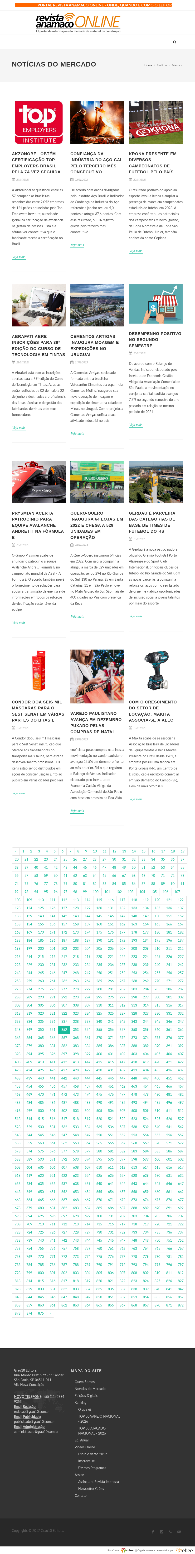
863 (76, 1305)
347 (181, 1021)
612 (122, 1167)
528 (17, 1127)
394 (29, 1054)
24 (56, 859)
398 (76, 1054)
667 (64, 1200)
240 (157, 965)
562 (64, 1143)
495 (157, 1103)
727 (64, 1232)
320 (41, 1013)
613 (134, 1167)
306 (52, 1005)
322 (64, 1013)
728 (76, 1232)
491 (111, 1103)
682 (64, 1208)
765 (157, 1248)
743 (76, 1240)
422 (181, 1062)
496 (169, 1103)
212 (181, 948)
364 (29, 1038)
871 (169, 1305)
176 (111, 932)
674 (146, 1200)
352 (64, 1030)
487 (64, 1103)
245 (41, 973)
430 (99, 1070)
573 (17, 1151)
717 (122, 1224)
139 (29, 916)
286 (169, 989)
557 (181, 1135)
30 (114, 859)
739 (29, 1240)
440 (41, 1078)
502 (64, 1111)
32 (134, 859)
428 (76, 1070)
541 (169, 1127)
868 (134, 1305)
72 (173, 876)
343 (134, 1021)
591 (52, 1159)
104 (142, 892)
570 (157, 1143)
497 (181, 1103)
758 (76, 1248)
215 (41, 957)
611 (111, 1167)
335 (41, 1021)
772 (64, 1257)
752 (181, 1240)
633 (17, 1184)
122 (181, 900)
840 (157, 1289)
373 (134, 1038)
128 (76, 908)
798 (17, 1273)
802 (64, 1273)
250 (99, 973)
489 (87, 1103)
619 (29, 1175)
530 (41, 1127)
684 (87, 1208)
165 (157, 924)
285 (157, 989)
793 (134, 1265)
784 (29, 1265)
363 (17, 1038)
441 (52, 1078)
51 (143, 867)
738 (17, 1240)
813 (17, 1281)
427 (64, 1070)
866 (111, 1305)
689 (146, 1208)
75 (26, 884)
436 (169, 1070)
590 (41, 1159)
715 (99, 1224)
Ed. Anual (81, 1440)
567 (122, 1143)
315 (157, 1005)
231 (52, 965)
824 (146, 1281)
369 (87, 1038)
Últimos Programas (92, 1468)
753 (17, 1248)
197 (181, 940)
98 (75, 892)
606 (52, 1167)
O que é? (84, 1409)
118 (134, 900)
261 (52, 981)
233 (76, 965)
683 (76, 1208)
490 (99, 1103)
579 (87, 1151)
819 (87, 1281)
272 (181, 981)
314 (146, 1005)
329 (146, 1013)
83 (104, 884)
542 (181, 1127)
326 (111, 1013)
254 (146, 973)
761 (111, 1248)
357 (122, 1030)
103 (130, 892)
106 (165, 892)
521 (111, 1119)
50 (134, 867)
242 (181, 965)
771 (52, 1257)
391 (169, 1046)
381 (52, 1046)
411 (52, 1062)
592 (64, 1159)
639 (87, 1184)
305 (41, 1005)
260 (41, 981)
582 (122, 1151)
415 (99, 1062)
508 (134, 1111)
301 (169, 997)
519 (87, 1119)
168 (17, 932)
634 (29, 1184)
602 (181, 1159)
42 (56, 867)
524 (146, 1119)
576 (52, 1151)
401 (111, 1054)
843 (17, 1297)
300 (157, 997)
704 (146, 1216)
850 (99, 1297)
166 (169, 924)
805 (99, 1273)
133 (134, 908)
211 (169, 948)
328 (134, 1013)
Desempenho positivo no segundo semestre (155, 339)
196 (169, 940)
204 (87, 948)
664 (29, 1200)
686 (111, 1208)
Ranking (80, 1402)
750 (157, 1240)
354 (87, 1030)
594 (87, 1159)
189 (87, 940)
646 (169, 1184)
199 (29, 948)
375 (157, 1038)
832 (64, 1289)
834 (87, 1289)
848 (76, 1297)
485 (41, 1103)
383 (76, 1046)
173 (76, 932)
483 (17, 1103)
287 (181, 989)
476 (111, 1094)
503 (76, 1111)
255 (157, 973)
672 (122, 1200)
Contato (81, 1495)
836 (111, 1289)
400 (99, 1054)
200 (41, 948)
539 (146, 1127)
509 (146, 1111)
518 (76, 1119)
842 (181, 1289)
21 (26, 859)
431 (111, 1070)
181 (169, 932)
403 (134, 1054)
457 (64, 1086)
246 (52, 973)
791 (111, 1265)
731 (111, 1232)
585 (157, 1151)
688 (134, 1208)
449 (146, 1078)
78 (56, 884)
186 (52, 940)
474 (87, 1094)
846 (52, 1297)
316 (169, 1005)
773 (76, 1257)
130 (99, 908)
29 (104, 859)
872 (181, 1305)
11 (105, 851)
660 (157, 1192)
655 (99, 1192)
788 (76, 1265)
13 (124, 851)
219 (87, 957)
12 (114, 851)
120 (157, 900)
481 (169, 1094)
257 (181, 973)
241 (169, 965)
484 (29, 1103)
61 (65, 876)
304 (29, 1005)
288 (17, 997)
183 (17, 940)
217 (64, 957)
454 (29, 1086)
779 (146, 1257)
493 (134, 1103)
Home (148, 65)
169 (29, 932)
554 (146, 1135)
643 (134, 1184)
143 (76, 916)
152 (181, 916)
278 (76, 989)
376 (169, 1038)
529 (29, 1127)
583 (134, 1151)
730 (99, 1232)
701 (111, 1216)
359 (146, 1030)
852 (122, 1297)
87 (143, 884)
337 (64, 1021)
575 (41, 1151)
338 (76, 1021)
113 (76, 900)
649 (29, 1192)
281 (111, 989)
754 (29, 1248)
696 (52, 1216)
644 (146, 1184)
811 (169, 1273)
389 (146, 1046)
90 (173, 884)
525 (157, 1119)
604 (29, 1167)
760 (99, 1248)
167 (181, 924)
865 (99, 1305)
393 (17, 1054)
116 (111, 900)
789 (87, 1265)
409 (29, 1062)
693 (17, 1216)
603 (17, 1167)
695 (41, 1216)
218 (76, 957)
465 (157, 1086)
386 (111, 1046)
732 (122, 1232)
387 (122, 1046)
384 (87, 1046)
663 (17, 1200)
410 (41, 1062)
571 (169, 1143)
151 (169, 916)
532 (64, 1127)
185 (41, 940)
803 (76, 1273)
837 (122, 1289)
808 (134, 1273)
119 (146, 900)
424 (29, 1070)
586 (169, 1151)
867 (122, 1305)
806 (111, 1273)
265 (99, 981)
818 (76, 1281)
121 (169, 900)
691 (169, 1208)
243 (17, 973)
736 (169, 1232)
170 (41, 932)
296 (111, 997)
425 (41, 1070)
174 (87, 932)
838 (134, 1289)
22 (36, 859)
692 (181, 1208)
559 (29, 1143)
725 (41, 1232)
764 (146, 1248)
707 (181, 1216)
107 (177, 892)
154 (29, 924)
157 (64, 924)
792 (122, 1265)
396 (52, 1054)
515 (41, 1119)
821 (111, 1281)
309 (87, 1005)
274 (29, 989)
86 (134, 884)
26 (75, 859)
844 (29, 1297)
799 (29, 1273)
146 (111, 916)
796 (169, 1265)
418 (134, 1062)
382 (64, 1046)
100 (95, 892)
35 (163, 859)
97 (65, 892)
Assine (79, 1475)
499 (29, 1111)
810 (157, 1273)
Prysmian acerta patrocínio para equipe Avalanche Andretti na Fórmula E (38, 525)
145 (99, 916)
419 (146, 1062)
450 (157, 1078)
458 (76, 1086)
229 (29, 965)
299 (146, 997)
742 (64, 1240)
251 (111, 973)
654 (87, 1192)
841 (169, 1289)
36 (173, 859)
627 (122, 1175)
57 (26, 876)
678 (17, 1208)
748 (134, 1240)
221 (111, 957)
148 (134, 916)
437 (181, 1070)
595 (99, 1159)
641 (111, 1184)
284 (146, 989)
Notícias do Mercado (90, 1389)
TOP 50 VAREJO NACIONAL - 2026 (99, 1419)
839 (146, 1289)
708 (17, 1224)
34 (153, 859)
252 (122, 973)
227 (181, 957)
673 (134, 1200)
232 (64, 965)
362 (181, 1030)
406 (169, 1054)
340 (99, 1021)
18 (173, 851)
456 (52, 1086)
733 (134, 1232)
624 (87, 1175)
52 (153, 867)
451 (169, 1078)
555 (157, 1135)
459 (87, 1086)
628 (134, 1175)
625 (99, 1175)
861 (52, 1305)
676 (169, 1200)
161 (111, 924)
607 (64, 1167)
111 (52, 900)
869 (146, 1305)
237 (122, 965)
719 (146, 1224)
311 (111, 1005)
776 (111, 1257)
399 (87, 1054)
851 (111, 1297)
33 (143, 859)
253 (134, 973)
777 (122, 1257)
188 (76, 940)
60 (56, 876)
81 (85, 884)
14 (134, 851)
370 (99, 1038)
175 (99, 932)
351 (52, 1030)
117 (122, 900)
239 (146, 965)
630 (157, 1175)
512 (181, 1111)
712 (64, 1224)
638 (76, 1184)
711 (52, 1224)
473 (76, 1094)
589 (29, 1159)
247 (64, 973)
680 (41, 1208)
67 (124, 876)
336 (52, 1021)
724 (29, 1232)
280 (99, 989)
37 (182, 859)
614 (146, 1167)
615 (157, 1167)
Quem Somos (85, 1382)
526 (169, 1119)
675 (157, 1200)
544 (29, 1135)
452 (181, 1078)
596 (111, 1159)
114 (87, 900)
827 (181, 1281)
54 (173, 867)
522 (122, 1119)
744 (87, 1240)
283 (134, 989)
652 (64, 1192)
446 (111, 1078)
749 (146, 1240)
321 (52, 1013)
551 (111, 1135)
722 (181, 1224)
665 (41, 1200)
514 (29, 1119)
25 (65, 859)
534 (87, 1127)
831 (52, 1289)
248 (76, 973)
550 (99, 1135)
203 (76, 948)
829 (29, 1289)
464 (146, 1086)
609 (87, 1167)
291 (52, 997)
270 (157, 981)
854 (146, 1297)
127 (64, 908)
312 (122, 1005)
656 (111, 1192)
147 (122, 916)
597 (122, 1159)
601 (169, 1159)
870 (157, 1305)
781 (169, 1257)
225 (157, 957)
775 (99, 1257)
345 (157, 1021)
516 (52, 1119)
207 (122, 948)
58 (36, 876)
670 (99, 1200)
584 (146, 1151)
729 (87, 1232)
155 (41, 924)
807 (122, 1273)
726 (52, 1232)
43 (65, 867)
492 (122, 1103)
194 (146, 940)
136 (169, 908)
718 (134, 1224)
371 (111, 1038)
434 (146, 1070)
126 (52, 908)
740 (41, 1240)
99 (85, 892)
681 (52, 1208)
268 (134, 981)
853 (134, 1297)
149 (146, 916)
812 (181, 1273)
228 (17, 965)
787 (64, 1265)
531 (52, 1127)
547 (64, 1135)
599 (146, 1159)
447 (122, 1078)
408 (17, 1062)
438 (17, 1078)
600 (157, 1159)
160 (99, 924)
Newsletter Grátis (91, 1489)
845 (41, 1297)
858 (17, 1305)
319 (29, 1013)
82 (95, 884)
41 (46, 867)
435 (157, 1070)
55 (182, 867)
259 (29, 981)
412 (64, 1062)
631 (169, 1175)
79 (65, 884)
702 (122, 1216)
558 (17, 1143)
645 (157, 1184)
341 (111, 1021)
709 (29, 1224)
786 (52, 1265)
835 (99, 1289)
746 (111, 1240)
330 (157, 1013)
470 (41, 1094)
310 (99, 1005)
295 (99, 997)
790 (99, 1265)
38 (17, 867)
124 (29, 908)
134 (146, 908)
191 (111, 940)
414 (87, 1062)
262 (64, 981)
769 (29, 1257)
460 (99, 1086)
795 (157, 1265)
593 (76, 1159)
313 (134, 1005)
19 (183, 851)
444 (87, 1078)
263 (76, 981)
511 (169, 1111)
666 (52, 1200)
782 (181, 1257)
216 (52, 957)
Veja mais (18, 257)
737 (181, 1232)
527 (181, 1119)
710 (41, 1224)
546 (52, 1135)
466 (169, 1086)
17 (163, 851)
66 (114, 876)
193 (134, 940)
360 (157, 1030)
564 (87, 1143)
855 (157, 1297)
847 (64, 1297)
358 (134, 1030)
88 (153, 884)
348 (17, 1030)
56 (17, 876)
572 (181, 1143)
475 (99, 1094)
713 (76, 1224)
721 (169, 1224)
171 (52, 932)
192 (122, 940)
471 (52, 1094)
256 (169, 973)
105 (154, 892)
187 (64, 940)
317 (181, 1005)
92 (17, 892)
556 (169, 1135)
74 (17, 884)
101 (107, 892)
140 (41, 916)
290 (41, 997)
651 (52, 1192)
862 (64, 1305)
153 (17, 924)
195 (157, 940)
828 (17, 1289)
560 (41, 1143)
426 (52, 1070)
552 (122, 1135)
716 (111, 1224)
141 (52, 916)
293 (76, 997)
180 (157, 932)
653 (76, 1192)
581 (111, 1151)
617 (181, 1167)
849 (87, 1297)
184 (29, 940)
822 (122, 1281)
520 (99, 1119)
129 (87, 908)
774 (87, 1257)
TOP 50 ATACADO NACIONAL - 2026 (92, 1431)
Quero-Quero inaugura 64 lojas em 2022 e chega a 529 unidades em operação (96, 525)
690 (157, 1208)
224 (146, 957)
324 (87, 1013)
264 (87, 981)
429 (87, 1070)
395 (41, 1054)
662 (181, 1192)
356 (111, 1030)
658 (134, 1192)
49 (124, 867)
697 (64, 1216)
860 (41, 1305)
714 (87, 1224)
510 (157, 1111)
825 (157, 1281)
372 (122, 1038)
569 (146, 1143)
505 (99, 1111)
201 (52, 948)
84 (114, 884)
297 (122, 997)
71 (163, 876)
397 (64, 1054)
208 (134, 948)
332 (181, 1013)
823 (134, 1281)
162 (122, 924)
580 (99, 1151)
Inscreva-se (86, 1461)
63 (85, 876)
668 (76, 1200)
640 (99, 1184)
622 (64, 1175)
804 (87, 1273)
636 (52, 1184)
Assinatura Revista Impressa (98, 1482)
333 (17, 1021)
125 (41, 908)
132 (122, 908)
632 (181, 1175)
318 (17, 1013)
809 (146, 1273)
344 (146, 1021)
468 (17, 1094)
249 (87, 973)
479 (146, 1094)
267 (122, 981)
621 (52, 1175)
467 (181, 1086)
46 (95, 867)
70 (153, 876)
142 (64, 916)
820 (99, 1281)
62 (75, 876)
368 (76, 1038)
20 (17, 859)
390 (157, 1046)
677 (181, 1200)
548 (76, 1135)
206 (111, 948)
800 (41, 1273)
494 (146, 1103)
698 (76, 1216)
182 (181, 932)
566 (111, 1143)
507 (122, 1111)
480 (157, 1094)
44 (75, 867)
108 (17, 900)
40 (36, 867)
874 (29, 1313)
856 (169, 1297)
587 (181, 1151)
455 (41, 1086)
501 (52, 1111)
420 (157, 1062)
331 (169, 1013)
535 (99, 1127)
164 (146, 924)
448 (134, 1078)
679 (29, 1208)
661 (169, 1192)
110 (41, 900)
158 (76, 924)
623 (76, 1175)
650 (41, 1192)
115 (99, 900)
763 (134, 1248)
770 (41, 1257)
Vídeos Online (85, 1447)
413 (76, 1062)
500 (41, 1111)
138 (17, 916)
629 (146, 1175)
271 (169, 981)
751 (169, 1240)
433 (134, 1070)
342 (122, 1021)
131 (111, 908)
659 (146, 1192)
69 (143, 876)
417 (122, 1062)
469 (29, 1094)
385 (99, 1046)
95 (46, 892)
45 (85, 867)
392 (181, 1046)
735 (157, 1232)
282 (122, 989)
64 (95, 876)
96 (56, 892)
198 (17, 948)
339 (87, 1021)
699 (87, 1216)
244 (29, 973)
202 (64, 948)
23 (46, 859)
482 (181, 1094)
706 (169, 1216)
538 (134, 1127)
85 (124, 884)
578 (76, 1151)
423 (17, 1070)
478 (134, 1094)
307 (64, 1005)
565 (99, 1143)
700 (99, 1216)
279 (87, 989)
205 (99, 948)
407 (181, 1054)
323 (76, 1013)
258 (17, 981)
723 (17, 1232)
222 (122, 957)
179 (146, 932)
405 (157, 1054)
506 (111, 1111)
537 (122, 1127)
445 (99, 1078)
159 (87, 924)
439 (29, 1078)
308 (76, 1005)
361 (169, 1030)
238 (134, 965)
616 (169, 1167)
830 (41, 1289)
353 (76, 1030)
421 (169, 1062)
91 (182, 884)
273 (17, 989)
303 (17, 1005)
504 (87, 1111)
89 (163, 884)
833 (76, 1289)
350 (41, 1030)
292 (64, 997)
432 (122, 1070)
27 (85, 859)
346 (169, 1021)
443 (76, 1078)
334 (29, 1021)
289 (29, 997)
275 (41, 989)
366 (52, 1038)
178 (134, 932)
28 (95, 859)
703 (134, 1216)
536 (111, 1127)
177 (122, 932)
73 (182, 876)
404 (146, 1054)
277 (64, 989)
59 (46, 876)
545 (41, 1135)
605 (41, 1167)
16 (153, 851)
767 (181, 1248)
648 (17, 1192)
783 (17, 1265)
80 (75, 884)
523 (134, 1119)
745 (99, 1240)
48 (114, 867)
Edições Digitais (86, 1396)
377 (181, 1038)
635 (41, 1184)
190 (99, 940)
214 (29, 957)
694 (29, 1216)
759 (87, 1248)
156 (52, 924)
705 (157, 1216)
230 (41, 965)
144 (87, 916)
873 (17, 1313)
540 (157, 1127)
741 (52, 1240)
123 (17, 908)
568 (134, 1143)
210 (157, 948)
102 (119, 892)
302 (181, 997)
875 (41, 1313)
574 (29, 1151)
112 (64, 900)
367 (64, 1038)
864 (87, 1305)
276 (52, 989)
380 (41, 1046)
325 (99, 1013)
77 (46, 884)
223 (134, 957)
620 (41, 1175)
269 (146, 981)
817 (64, 1281)
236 (111, 965)
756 (52, 1248)
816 (52, 1281)
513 (17, 1119)
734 (146, 1232)
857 (181, 1297)
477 (122, 1094)
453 (17, 1086)
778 (134, 1257)
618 (17, 1175)
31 (124, 859)
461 (111, 1086)
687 (122, 1208)
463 (134, 1086)
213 (17, 957)
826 (169, 1281)
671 (111, 1200)
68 (134, 876)
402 (122, 1054)
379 (29, 1046)
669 (87, 1200)
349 (29, 1030)
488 (76, 1103)
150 (157, 916)
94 (36, 892)
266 (111, 981)
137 (181, 908)
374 (146, 1038)
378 (17, 1046)
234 (87, 965)
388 (134, 1046)
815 (41, 1281)
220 (99, 957)
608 (76, 1167)
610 (99, 1167)
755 (41, 1248)
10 (95, 851)
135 (157, 908)
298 (134, 997)
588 (17, 1159)
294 (87, 997)
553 (134, 1135)
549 (87, 1135)
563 (76, 1143)
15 (144, 851)
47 (104, 867)
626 (111, 1175)
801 (52, 1273)
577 (64, 1151)
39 (26, 867)
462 (122, 1086)
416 (111, 1062)
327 (122, 1013)
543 (17, 1135)
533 (76, 1127)
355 (99, 1030)
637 (64, 1184)
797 (181, 1265)
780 (157, 1257)
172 (64, 932)
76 (36, 884)
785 (41, 1265)
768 (17, 1257)
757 (64, 1248)
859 (29, 1305)
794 (146, 1265)
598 (134, 1159)
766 (169, 1248)
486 (52, 1103)
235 (99, 965)
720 (157, 1224)
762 (122, 1248)
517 (64, 1119)
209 (146, 948)
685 (99, 1208)
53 (163, 867)
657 (122, 1192)
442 (64, 1078)
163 (134, 924)
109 (29, 900)
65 (104, 876)
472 (64, 1094)
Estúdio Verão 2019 (92, 1454)
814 (29, 1281)
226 (169, 957)
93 (26, 892)
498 (17, 1111)
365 (41, 1038)
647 (181, 1184)
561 (52, 1143)
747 (122, 1240)
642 (122, 1184)
